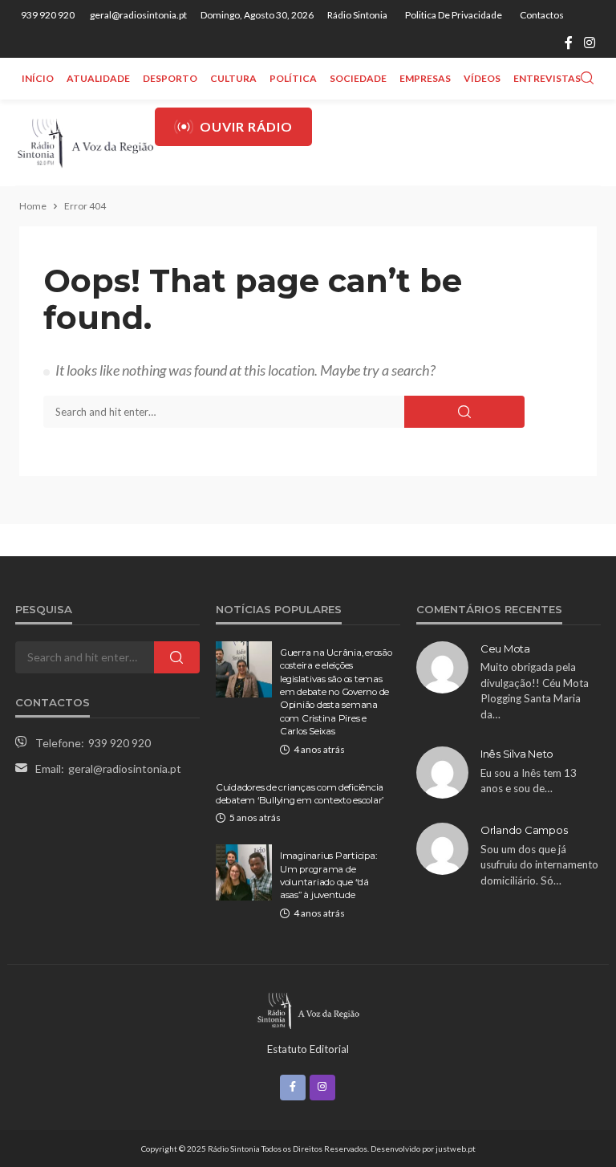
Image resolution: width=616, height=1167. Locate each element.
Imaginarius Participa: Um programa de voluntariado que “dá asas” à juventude (328, 875)
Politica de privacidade (453, 15)
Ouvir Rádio (246, 126)
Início (38, 78)
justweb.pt (456, 1148)
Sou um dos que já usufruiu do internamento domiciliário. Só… (539, 865)
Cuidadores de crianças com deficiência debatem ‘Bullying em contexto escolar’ (299, 794)
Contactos (542, 15)
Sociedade (358, 78)
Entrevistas (547, 78)
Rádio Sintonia (357, 15)
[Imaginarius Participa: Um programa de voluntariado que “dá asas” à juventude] (244, 872)
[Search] (587, 79)
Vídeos (482, 78)
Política (293, 78)
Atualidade (98, 78)
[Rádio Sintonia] (85, 142)
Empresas (425, 78)
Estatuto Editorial (308, 1049)
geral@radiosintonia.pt (124, 768)
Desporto (170, 78)
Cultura (233, 78)
